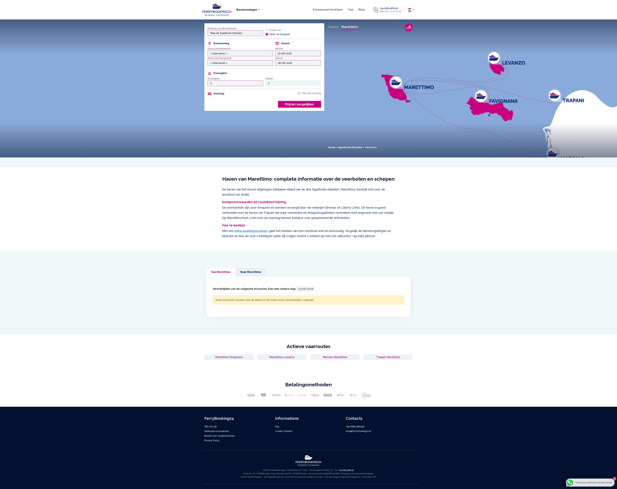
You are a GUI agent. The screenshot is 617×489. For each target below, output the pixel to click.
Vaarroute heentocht (219, 48)
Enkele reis (275, 30)
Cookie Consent (283, 431)
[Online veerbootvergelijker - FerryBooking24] (216, 9)
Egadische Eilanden (350, 147)
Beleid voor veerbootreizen (219, 436)
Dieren (269, 78)
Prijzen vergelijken (299, 104)
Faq (350, 9)
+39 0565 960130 (389, 8)
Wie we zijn (210, 426)
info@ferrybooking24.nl (358, 431)
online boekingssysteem (251, 231)
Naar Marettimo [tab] (250, 272)
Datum (279, 48)
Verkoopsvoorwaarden (216, 431)
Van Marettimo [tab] (221, 272)
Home (331, 147)
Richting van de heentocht (222, 28)
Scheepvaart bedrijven (328, 9)
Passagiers (214, 78)
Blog (361, 9)
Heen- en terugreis (279, 34)
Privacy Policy (211, 440)
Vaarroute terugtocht (219, 58)
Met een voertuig (311, 93)
